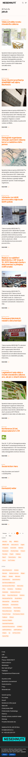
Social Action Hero (10, 466)
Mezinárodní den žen (7, 598)
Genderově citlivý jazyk (9, 703)
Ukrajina (4, 633)
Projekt (11, 554)
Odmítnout (12, 754)
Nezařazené (5, 551)
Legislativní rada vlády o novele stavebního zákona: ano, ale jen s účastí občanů (14, 374)
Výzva (4, 560)
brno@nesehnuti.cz (7, 730)
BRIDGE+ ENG (5, 544)
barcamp (4, 573)
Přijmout (4, 754)
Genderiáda (5, 592)
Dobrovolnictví (14, 544)
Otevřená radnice (6, 607)
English (22, 544)
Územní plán (5, 636)
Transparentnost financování (10, 673)
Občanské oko (5, 601)
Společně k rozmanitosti (8, 626)
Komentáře (13, 547)
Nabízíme (21, 547)
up (9, 633)
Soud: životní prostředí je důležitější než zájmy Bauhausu (13, 82)
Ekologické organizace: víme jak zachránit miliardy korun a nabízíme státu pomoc (13, 141)
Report (4, 557)
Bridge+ (23, 573)
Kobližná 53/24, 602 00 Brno (11, 727)
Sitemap (4, 719)
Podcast (23, 551)
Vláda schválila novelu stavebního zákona (11, 23)
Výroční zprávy (6, 695)
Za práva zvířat (16, 633)
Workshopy (5, 665)
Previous (5, 533)
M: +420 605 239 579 (8, 732)
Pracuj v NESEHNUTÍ (8, 660)
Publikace (18, 554)
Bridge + (4, 576)
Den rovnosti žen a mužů (8, 586)
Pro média (5, 697)
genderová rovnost (15, 592)
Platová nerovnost (7, 611)
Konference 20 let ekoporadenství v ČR (11, 430)
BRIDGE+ (16, 541)
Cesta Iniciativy (6, 579)
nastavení (23, 751)
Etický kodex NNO (7, 708)
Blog (10, 541)
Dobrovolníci (20, 586)
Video (4, 464)
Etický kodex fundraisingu (10, 711)
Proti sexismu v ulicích (18, 614)
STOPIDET (19, 626)
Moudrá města (18, 598)
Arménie (16, 570)
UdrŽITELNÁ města (6, 629)
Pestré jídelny (17, 607)
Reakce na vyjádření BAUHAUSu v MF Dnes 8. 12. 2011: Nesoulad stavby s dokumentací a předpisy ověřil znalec (14, 262)
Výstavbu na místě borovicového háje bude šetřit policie (12, 199)
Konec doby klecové (12, 595)
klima (3, 595)
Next (10, 535)
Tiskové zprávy (6, 20)
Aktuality (4, 541)
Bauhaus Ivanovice (13, 573)
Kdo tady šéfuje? (7, 668)
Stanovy (4, 714)
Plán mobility (17, 611)
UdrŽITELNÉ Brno (18, 629)
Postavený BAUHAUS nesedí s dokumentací (11, 319)
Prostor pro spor (6, 614)
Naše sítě (4, 705)
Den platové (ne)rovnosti (8, 582)
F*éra (3, 589)
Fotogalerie (5, 547)
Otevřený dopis (14, 551)
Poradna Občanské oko (9, 722)
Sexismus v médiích (7, 620)
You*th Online (11, 560)
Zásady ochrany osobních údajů (11, 716)
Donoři (4, 700)
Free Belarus (18, 589)
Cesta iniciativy (16, 579)
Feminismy (10, 589)
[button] (26, 3)
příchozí (12, 617)
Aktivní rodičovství (7, 570)
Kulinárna (22, 595)
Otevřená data (14, 604)
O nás (3, 652)
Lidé (3, 654)
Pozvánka (5, 426)
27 (6, 535)
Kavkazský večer (9, 488)
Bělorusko (17, 576)
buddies (11, 576)
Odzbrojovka (5, 604)
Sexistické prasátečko (7, 623)
